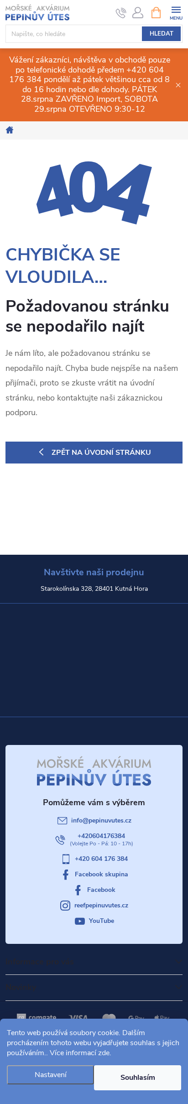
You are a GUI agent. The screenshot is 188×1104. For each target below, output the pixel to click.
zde (104, 1053)
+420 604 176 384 (101, 858)
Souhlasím (137, 1078)
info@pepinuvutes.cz (101, 820)
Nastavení (51, 1075)
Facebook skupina (101, 874)
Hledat (161, 34)
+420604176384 (101, 836)
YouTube (101, 921)
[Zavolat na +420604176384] (121, 13)
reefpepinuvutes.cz (101, 905)
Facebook (101, 889)
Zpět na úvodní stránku (101, 453)
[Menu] (176, 12)
